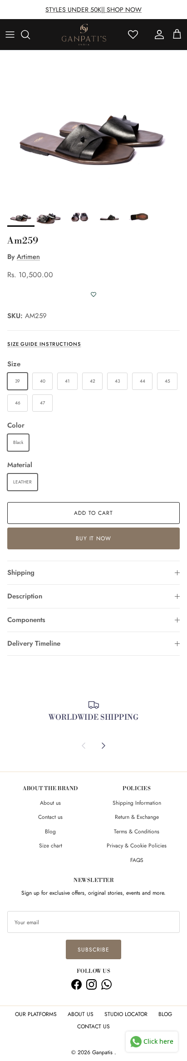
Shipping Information (137, 803)
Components (26, 620)
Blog (50, 831)
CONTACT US (93, 1026)
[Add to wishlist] (93, 294)
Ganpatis (103, 1052)
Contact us (50, 817)
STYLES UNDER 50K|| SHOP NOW (93, 9)
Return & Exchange (137, 817)
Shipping (20, 573)
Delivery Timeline (33, 643)
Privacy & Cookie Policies (137, 846)
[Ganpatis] (84, 35)
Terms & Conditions (136, 831)
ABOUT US (81, 1014)
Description (24, 596)
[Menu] (10, 35)
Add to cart (93, 513)
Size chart (50, 846)
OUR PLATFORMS (36, 1014)
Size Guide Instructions (44, 344)
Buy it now (94, 538)
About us (50, 803)
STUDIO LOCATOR (126, 1014)
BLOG (165, 1014)
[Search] (30, 35)
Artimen (28, 257)
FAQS (136, 860)
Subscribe (93, 950)
